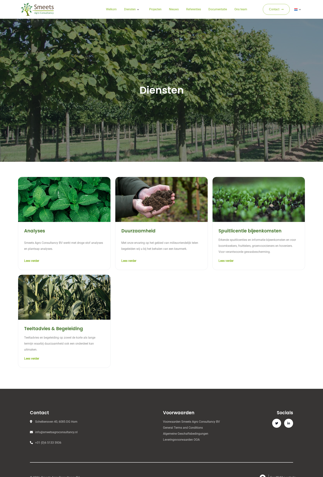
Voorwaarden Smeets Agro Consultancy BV (191, 421)
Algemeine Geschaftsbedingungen (185, 433)
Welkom (111, 9)
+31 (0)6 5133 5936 (48, 442)
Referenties (193, 9)
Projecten (155, 9)
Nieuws (174, 9)
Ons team (240, 9)
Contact (274, 9)
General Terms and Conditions (183, 427)
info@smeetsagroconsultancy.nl (56, 432)
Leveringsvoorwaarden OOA (181, 439)
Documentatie (217, 9)
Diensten (130, 9)
